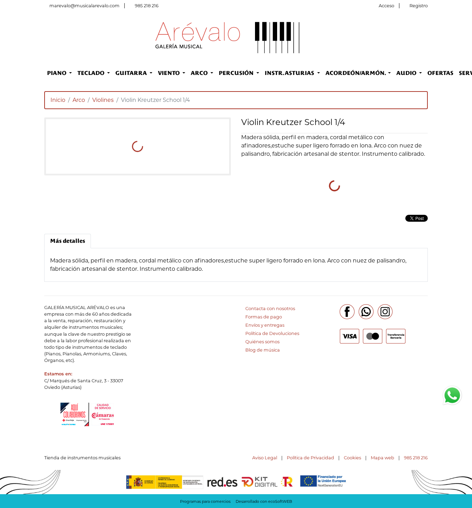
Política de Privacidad (310, 457)
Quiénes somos (262, 341)
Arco (79, 100)
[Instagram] (385, 311)
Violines (103, 100)
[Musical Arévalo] (227, 36)
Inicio (57, 100)
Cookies (352, 457)
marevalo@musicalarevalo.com (84, 5)
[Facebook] (347, 311)
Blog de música (262, 350)
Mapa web (382, 457)
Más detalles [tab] (67, 241)
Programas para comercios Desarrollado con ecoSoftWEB (236, 501)
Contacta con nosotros (270, 308)
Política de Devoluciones (272, 333)
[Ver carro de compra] (425, 37)
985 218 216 (147, 5)
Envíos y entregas (264, 325)
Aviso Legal (264, 457)
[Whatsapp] (366, 311)
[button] (59, 73)
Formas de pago (263, 316)
